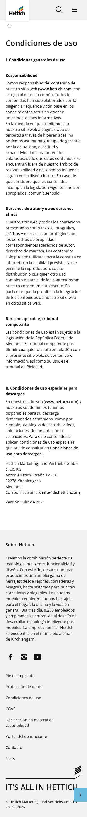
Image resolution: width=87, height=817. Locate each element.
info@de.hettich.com (61, 492)
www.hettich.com (55, 88)
